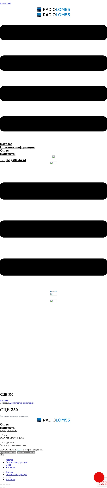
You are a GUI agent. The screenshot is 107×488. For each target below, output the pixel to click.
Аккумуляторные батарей (21, 403)
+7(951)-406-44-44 (8, 430)
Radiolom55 (5, 3)
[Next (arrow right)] (4, 487)
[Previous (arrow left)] (1, 487)
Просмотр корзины (8, 452)
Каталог (6, 144)
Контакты (7, 154)
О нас (4, 150)
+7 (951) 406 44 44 (13, 160)
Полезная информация (17, 147)
